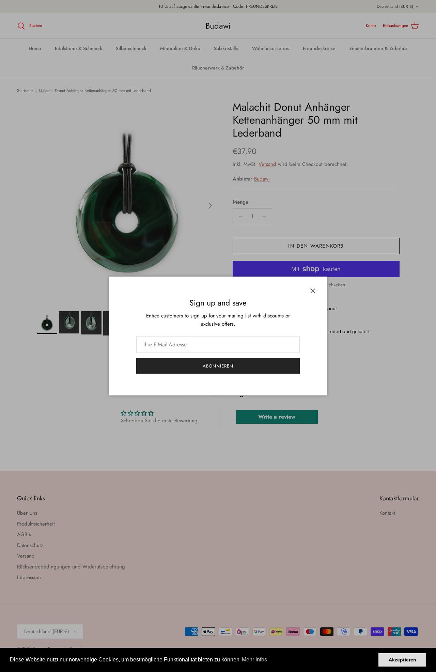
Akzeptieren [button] (402, 659)
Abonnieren (218, 366)
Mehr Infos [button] (254, 659)
